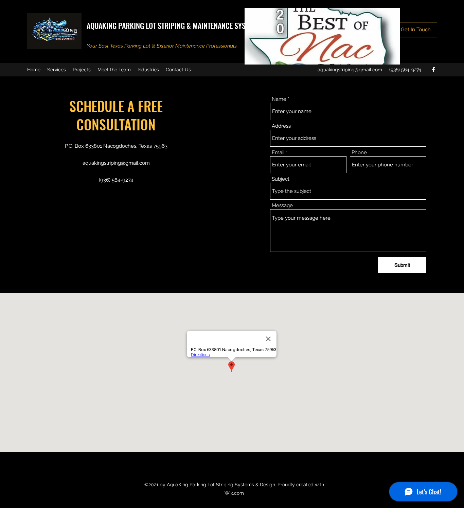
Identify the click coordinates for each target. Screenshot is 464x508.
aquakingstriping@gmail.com (350, 69)
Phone (359, 152)
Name (279, 99)
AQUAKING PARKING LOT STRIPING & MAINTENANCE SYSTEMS (174, 25)
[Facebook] (433, 69)
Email (278, 152)
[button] (415, 29)
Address (281, 126)
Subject (280, 179)
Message (282, 205)
